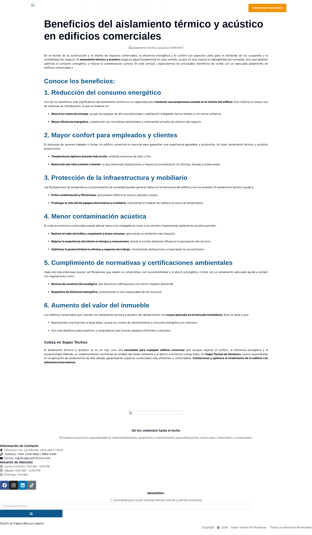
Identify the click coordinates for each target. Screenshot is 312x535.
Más (163, 7)
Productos (123, 7)
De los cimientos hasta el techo (156, 430)
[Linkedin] (22, 485)
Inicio (84, 7)
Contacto (145, 7)
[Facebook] (4, 485)
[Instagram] (13, 485)
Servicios (102, 7)
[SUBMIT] (31, 513)
